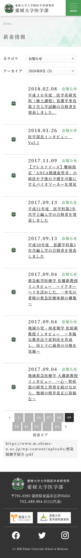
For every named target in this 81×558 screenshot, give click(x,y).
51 (27, 426)
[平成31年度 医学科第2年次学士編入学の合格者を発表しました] (13, 214)
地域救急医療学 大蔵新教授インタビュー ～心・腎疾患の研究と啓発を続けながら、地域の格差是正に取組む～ (53, 387)
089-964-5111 (40, 501)
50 (17, 426)
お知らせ (69, 88)
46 (39, 417)
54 (57, 426)
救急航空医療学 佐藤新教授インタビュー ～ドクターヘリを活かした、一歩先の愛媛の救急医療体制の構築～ (53, 292)
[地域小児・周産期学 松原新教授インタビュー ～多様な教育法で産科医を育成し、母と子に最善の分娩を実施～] (13, 339)
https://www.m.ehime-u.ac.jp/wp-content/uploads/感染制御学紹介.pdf (40, 448)
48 (59, 417)
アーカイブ (12, 70)
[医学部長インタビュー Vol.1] (13, 139)
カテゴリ (10, 58)
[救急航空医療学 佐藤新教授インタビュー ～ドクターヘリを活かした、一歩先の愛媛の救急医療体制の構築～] (13, 292)
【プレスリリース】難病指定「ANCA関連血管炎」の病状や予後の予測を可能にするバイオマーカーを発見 (52, 175)
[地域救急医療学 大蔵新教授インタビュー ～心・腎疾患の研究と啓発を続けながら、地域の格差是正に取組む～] (13, 387)
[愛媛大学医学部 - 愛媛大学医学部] (28, 8)
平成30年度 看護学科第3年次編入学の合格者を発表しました (52, 250)
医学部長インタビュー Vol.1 (50, 139)
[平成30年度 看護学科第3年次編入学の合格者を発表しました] (13, 250)
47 (49, 417)
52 (37, 426)
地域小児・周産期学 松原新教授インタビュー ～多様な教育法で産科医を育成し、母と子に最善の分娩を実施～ (53, 339)
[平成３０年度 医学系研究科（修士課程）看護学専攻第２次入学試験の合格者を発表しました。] (13, 104)
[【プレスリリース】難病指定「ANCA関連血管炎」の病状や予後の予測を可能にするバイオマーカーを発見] (13, 175)
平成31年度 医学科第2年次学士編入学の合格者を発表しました (52, 214)
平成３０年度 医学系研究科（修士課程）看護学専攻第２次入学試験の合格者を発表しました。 (52, 104)
